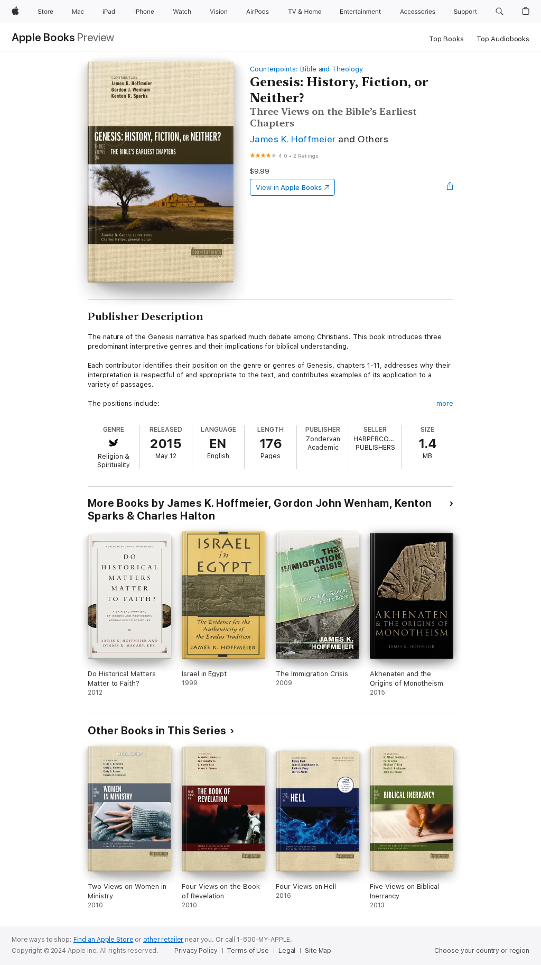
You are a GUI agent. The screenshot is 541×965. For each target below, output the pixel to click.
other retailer (163, 939)
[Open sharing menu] (450, 187)
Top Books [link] (446, 39)
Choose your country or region (481, 950)
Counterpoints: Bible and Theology (306, 69)
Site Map (318, 950)
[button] (499, 11)
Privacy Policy (195, 950)
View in (289, 188)
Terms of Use (248, 950)
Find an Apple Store (103, 939)
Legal (286, 950)
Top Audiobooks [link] (503, 39)
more (444, 403)
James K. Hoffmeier (293, 138)
